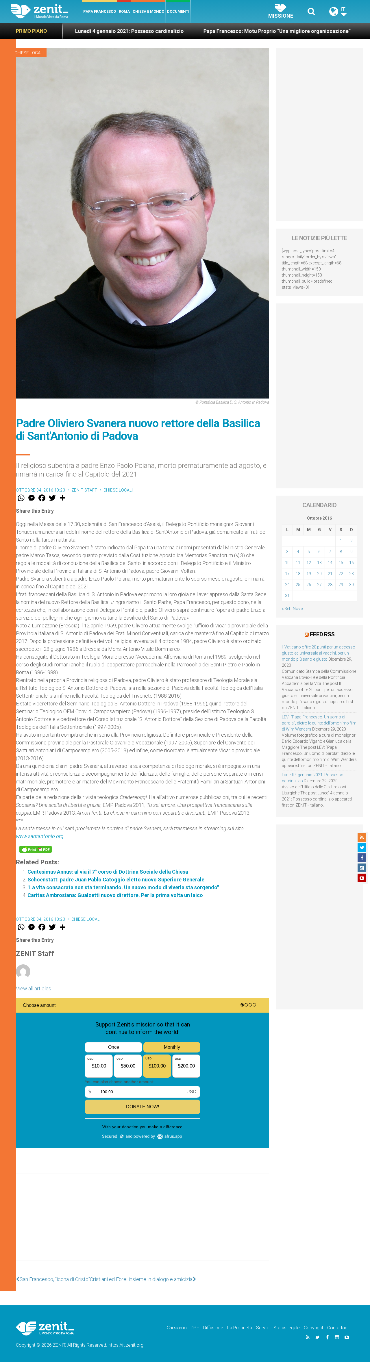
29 (340, 584)
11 (298, 562)
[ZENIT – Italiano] (46, 11)
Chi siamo (177, 1328)
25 (298, 584)
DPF (195, 1328)
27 (319, 584)
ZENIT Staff (84, 490)
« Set (286, 608)
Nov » (298, 608)
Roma (124, 11)
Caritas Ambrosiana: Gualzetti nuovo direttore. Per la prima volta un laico (115, 895)
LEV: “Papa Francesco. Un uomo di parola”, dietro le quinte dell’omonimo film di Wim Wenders (319, 723)
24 (287, 584)
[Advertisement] (142, 1223)
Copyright (313, 1328)
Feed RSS (322, 634)
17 (287, 573)
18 (298, 573)
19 (308, 573)
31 (287, 595)
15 (340, 562)
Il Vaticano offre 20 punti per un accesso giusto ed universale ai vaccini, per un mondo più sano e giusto (318, 653)
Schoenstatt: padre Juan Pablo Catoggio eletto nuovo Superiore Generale (115, 880)
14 (330, 562)
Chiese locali (29, 52)
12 (308, 562)
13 (319, 562)
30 (351, 584)
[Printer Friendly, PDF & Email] (35, 849)
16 (351, 562)
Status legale (286, 1328)
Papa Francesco (99, 11)
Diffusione (213, 1328)
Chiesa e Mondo (148, 11)
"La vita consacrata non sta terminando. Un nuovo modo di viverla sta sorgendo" (123, 887)
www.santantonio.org (40, 836)
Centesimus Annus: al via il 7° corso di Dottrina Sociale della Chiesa (107, 872)
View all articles (33, 988)
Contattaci (337, 1328)
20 (319, 573)
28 (330, 584)
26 (308, 584)
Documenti (178, 11)
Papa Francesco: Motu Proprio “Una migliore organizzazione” (209, 31)
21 (330, 573)
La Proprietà (239, 1328)
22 (340, 573)
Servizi (262, 1328)
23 (351, 573)
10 (287, 562)
